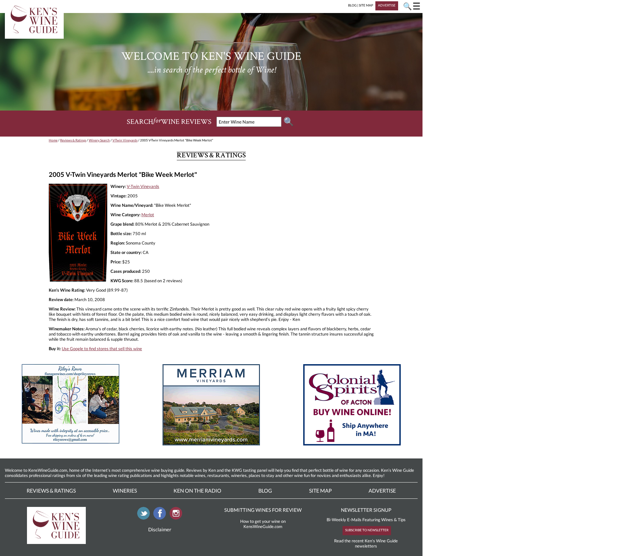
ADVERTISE (387, 5)
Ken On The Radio (197, 490)
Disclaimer (159, 529)
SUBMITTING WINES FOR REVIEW (263, 510)
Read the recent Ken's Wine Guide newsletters (366, 543)
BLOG (352, 5)
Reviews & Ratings (73, 140)
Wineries (125, 490)
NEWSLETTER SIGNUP (366, 510)
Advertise (382, 490)
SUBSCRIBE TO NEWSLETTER (366, 530)
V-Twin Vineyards (124, 140)
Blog (265, 490)
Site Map (320, 490)
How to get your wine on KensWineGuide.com (263, 524)
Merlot (147, 214)
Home (53, 140)
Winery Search (99, 140)
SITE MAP (366, 5)
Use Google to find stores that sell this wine (102, 348)
